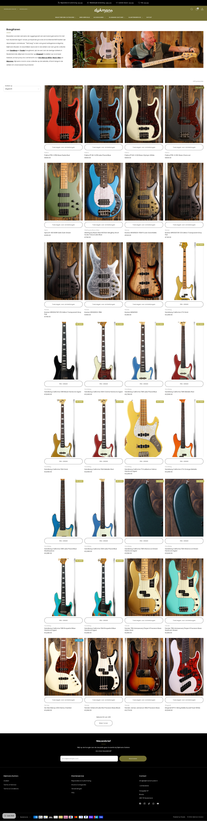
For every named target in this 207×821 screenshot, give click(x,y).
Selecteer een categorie (64, 17)
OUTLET (149, 17)
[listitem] (70, 3)
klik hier (80, 3)
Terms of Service (10, 785)
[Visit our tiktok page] (149, 803)
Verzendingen (76, 789)
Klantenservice (135, 17)
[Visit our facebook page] (140, 803)
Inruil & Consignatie (78, 785)
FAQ (72, 793)
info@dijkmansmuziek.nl (148, 781)
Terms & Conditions (11, 789)
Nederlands (24, 9)
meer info (109, 3)
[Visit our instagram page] (144, 803)
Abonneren (133, 759)
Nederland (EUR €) (10, 9)
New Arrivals (85, 17)
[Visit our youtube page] (158, 803)
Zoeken (6, 781)
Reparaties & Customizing (81, 781)
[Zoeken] (191, 9)
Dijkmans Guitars (116, 17)
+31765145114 (144, 786)
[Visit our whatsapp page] (153, 803)
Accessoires (99, 17)
